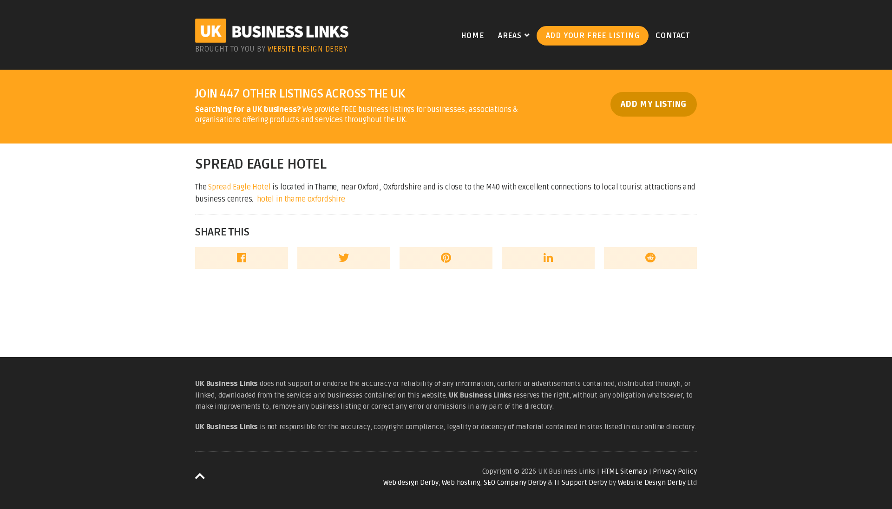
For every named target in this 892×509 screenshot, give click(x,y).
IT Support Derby (580, 482)
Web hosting (461, 482)
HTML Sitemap (624, 471)
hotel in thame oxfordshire (301, 199)
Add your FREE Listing (593, 35)
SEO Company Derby (515, 482)
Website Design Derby (308, 49)
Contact (673, 35)
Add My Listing (654, 104)
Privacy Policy (675, 471)
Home (472, 35)
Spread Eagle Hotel (239, 187)
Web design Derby (410, 482)
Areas (510, 35)
